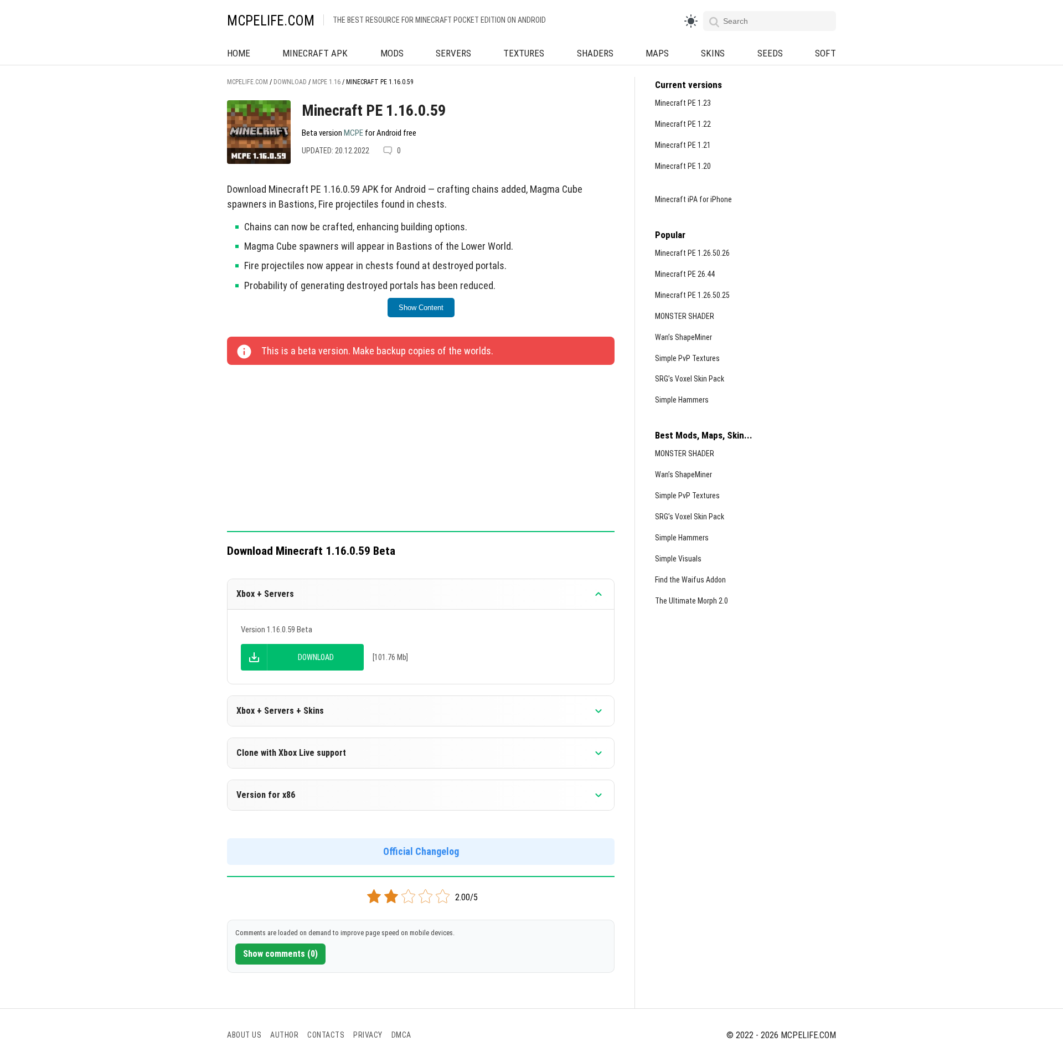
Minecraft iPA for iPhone (693, 199)
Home (238, 53)
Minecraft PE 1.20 (683, 166)
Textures (523, 53)
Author (284, 1034)
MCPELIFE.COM (270, 21)
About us (244, 1034)
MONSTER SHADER (684, 316)
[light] (691, 21)
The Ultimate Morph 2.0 (691, 600)
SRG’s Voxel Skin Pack (689, 378)
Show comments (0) (280, 953)
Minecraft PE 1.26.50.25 (692, 295)
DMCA (401, 1034)
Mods (392, 53)
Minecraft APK (315, 53)
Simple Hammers (682, 399)
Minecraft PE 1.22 (683, 124)
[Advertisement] (421, 449)
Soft (825, 53)
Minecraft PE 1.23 (683, 103)
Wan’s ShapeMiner (683, 337)
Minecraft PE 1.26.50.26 (692, 253)
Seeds (770, 53)
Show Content (421, 307)
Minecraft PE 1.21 (683, 145)
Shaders (595, 53)
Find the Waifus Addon (690, 579)
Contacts (325, 1034)
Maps (657, 53)
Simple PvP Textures (687, 358)
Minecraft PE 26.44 (685, 274)
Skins (713, 53)
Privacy (368, 1034)
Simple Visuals (678, 558)
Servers (453, 53)
